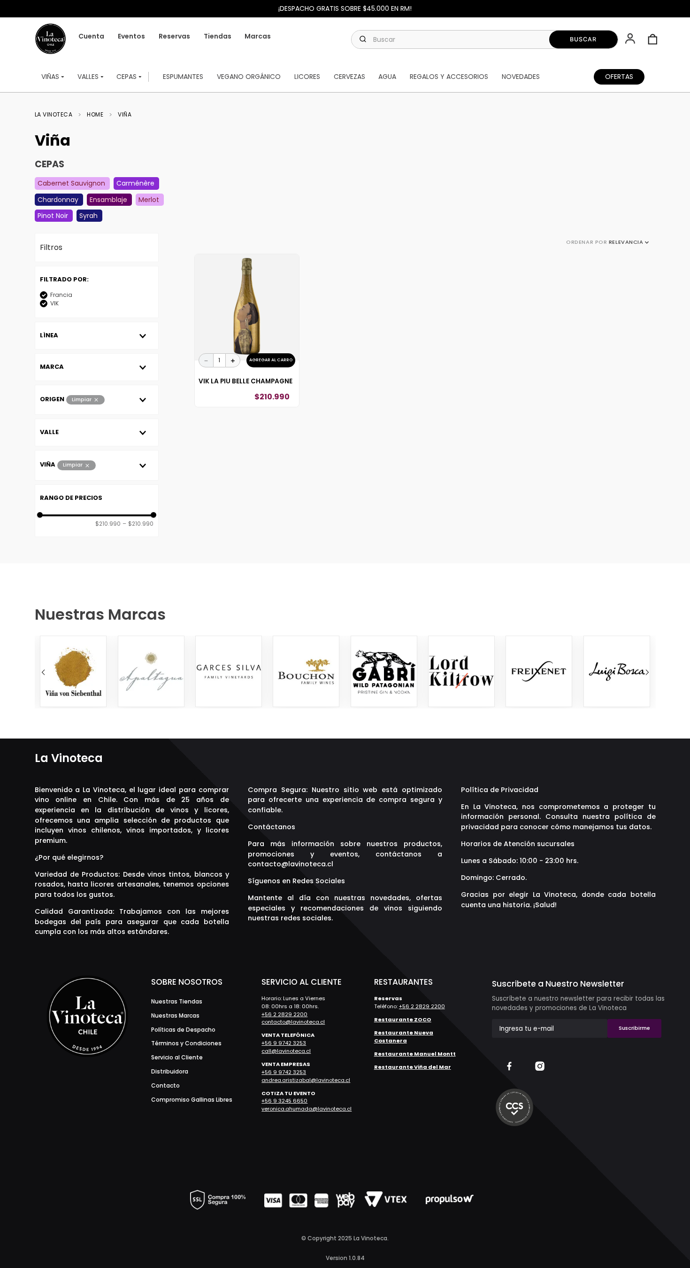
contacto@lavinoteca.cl (290, 864)
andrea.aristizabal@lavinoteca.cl (305, 1080)
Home (95, 114)
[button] (631, 39)
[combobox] (484, 39)
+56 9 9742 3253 (283, 1043)
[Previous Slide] (43, 672)
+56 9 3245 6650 (284, 1101)
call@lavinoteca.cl (286, 1051)
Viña (124, 114)
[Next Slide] (647, 672)
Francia (61, 295)
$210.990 (108, 524)
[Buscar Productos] (583, 39)
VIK (54, 303)
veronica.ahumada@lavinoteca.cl (306, 1108)
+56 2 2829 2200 (284, 1014)
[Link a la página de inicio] (56, 114)
